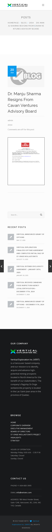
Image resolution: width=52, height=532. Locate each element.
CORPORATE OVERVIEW (20, 425)
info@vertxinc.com (24, 492)
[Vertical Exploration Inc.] (26, 5)
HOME (13, 422)
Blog (24, 23)
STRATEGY (15, 440)
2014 (31, 23)
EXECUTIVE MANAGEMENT (22, 428)
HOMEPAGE (13, 23)
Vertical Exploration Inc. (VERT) (25, 359)
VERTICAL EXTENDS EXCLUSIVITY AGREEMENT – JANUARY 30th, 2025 (30, 269)
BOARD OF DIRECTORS (20, 431)
